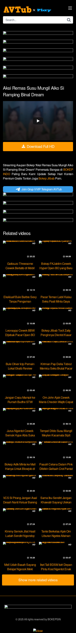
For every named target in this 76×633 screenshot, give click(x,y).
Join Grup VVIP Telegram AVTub (42, 189)
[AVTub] (28, 9)
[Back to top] (69, 624)
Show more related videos (38, 579)
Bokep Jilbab (47, 178)
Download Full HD (40, 146)
